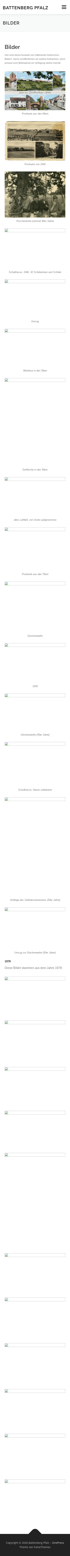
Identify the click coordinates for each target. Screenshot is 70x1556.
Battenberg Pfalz (25, 7)
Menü (64, 7)
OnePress (58, 1542)
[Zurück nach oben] (35, 1534)
